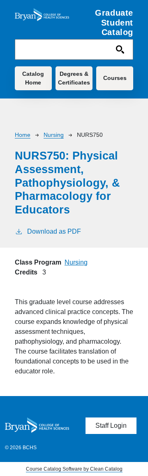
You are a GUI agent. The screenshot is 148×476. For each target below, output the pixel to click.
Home (22, 134)
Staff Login (111, 425)
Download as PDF (54, 231)
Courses (115, 78)
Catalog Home (33, 78)
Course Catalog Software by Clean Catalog (74, 469)
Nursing (54, 134)
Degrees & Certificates (74, 78)
